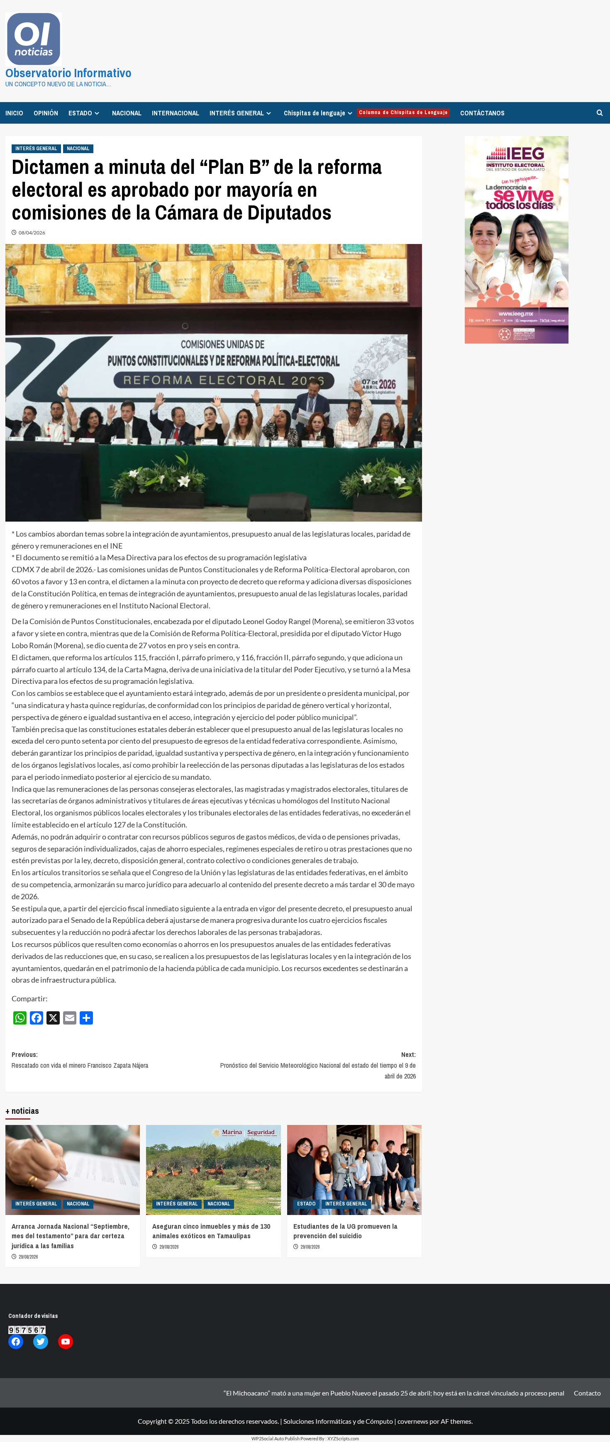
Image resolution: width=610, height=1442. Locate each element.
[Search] (600, 112)
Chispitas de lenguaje (366, 112)
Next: (318, 1065)
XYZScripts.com (343, 1438)
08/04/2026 (32, 232)
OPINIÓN (46, 112)
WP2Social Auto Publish (275, 1438)
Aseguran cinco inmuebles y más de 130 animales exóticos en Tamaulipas (211, 1231)
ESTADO (80, 112)
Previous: (80, 1060)
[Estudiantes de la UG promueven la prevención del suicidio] (354, 1170)
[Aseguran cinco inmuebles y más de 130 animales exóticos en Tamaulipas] (213, 1170)
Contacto (587, 1393)
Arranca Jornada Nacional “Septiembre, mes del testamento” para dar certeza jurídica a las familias (70, 1236)
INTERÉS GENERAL (237, 112)
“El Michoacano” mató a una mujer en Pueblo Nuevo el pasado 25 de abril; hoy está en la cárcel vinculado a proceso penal (394, 1393)
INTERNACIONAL (175, 112)
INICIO (14, 112)
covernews (413, 1421)
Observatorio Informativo (68, 72)
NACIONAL (127, 112)
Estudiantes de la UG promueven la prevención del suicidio (345, 1231)
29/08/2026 (28, 1257)
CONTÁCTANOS (482, 112)
